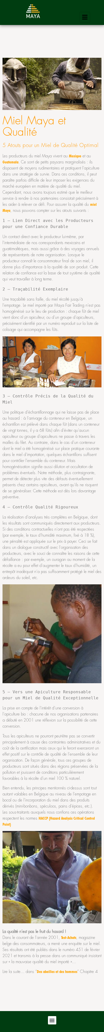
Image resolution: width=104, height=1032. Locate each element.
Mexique (75, 156)
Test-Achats (68, 937)
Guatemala (10, 162)
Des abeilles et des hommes (57, 971)
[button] (52, 1020)
